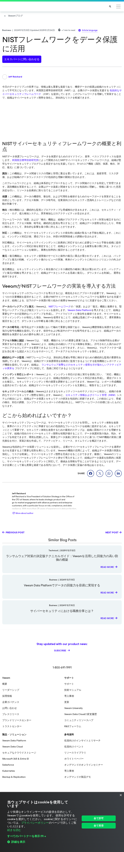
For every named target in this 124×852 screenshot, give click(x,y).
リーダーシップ (10, 690)
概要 (4, 684)
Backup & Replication (14, 777)
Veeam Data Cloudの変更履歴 (80, 714)
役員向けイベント (74, 747)
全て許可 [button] (99, 818)
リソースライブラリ (75, 753)
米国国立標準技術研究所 (25, 160)
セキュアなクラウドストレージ (19, 753)
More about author (24, 513)
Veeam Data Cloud (12, 747)
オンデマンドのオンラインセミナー (83, 765)
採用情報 (7, 696)
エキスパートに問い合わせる (21, 59)
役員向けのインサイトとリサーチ (82, 740)
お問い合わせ (9, 708)
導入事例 (69, 696)
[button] (42, 836)
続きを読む (14, 830)
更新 (66, 702)
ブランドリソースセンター (16, 720)
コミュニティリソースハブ (78, 720)
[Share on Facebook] (90, 473)
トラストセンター (12, 726)
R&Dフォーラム (72, 726)
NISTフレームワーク (60, 306)
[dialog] (62, 822)
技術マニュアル (72, 690)
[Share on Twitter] (99, 473)
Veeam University (73, 708)
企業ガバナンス (10, 702)
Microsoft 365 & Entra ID (15, 759)
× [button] (120, 795)
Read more (107, 567)
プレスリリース (10, 714)
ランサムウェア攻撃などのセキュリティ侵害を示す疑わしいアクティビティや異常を (61, 366)
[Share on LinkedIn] (118, 473)
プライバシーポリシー (35, 822)
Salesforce (8, 765)
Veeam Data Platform (79, 310)
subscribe (60, 650)
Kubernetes (8, 771)
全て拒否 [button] (99, 826)
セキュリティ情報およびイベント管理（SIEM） (91, 395)
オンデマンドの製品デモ (77, 777)
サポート (69, 684)
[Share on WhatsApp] (109, 473)
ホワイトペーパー (74, 759)
